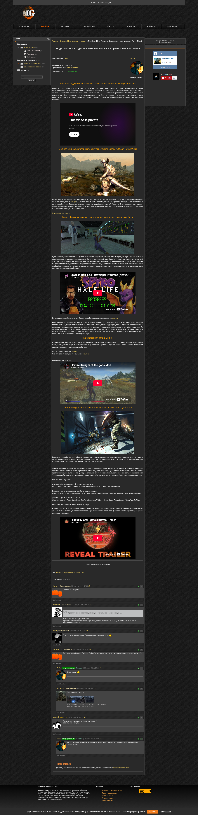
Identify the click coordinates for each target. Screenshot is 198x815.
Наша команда (107, 801)
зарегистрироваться (121, 768)
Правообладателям (109, 793)
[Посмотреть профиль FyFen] (61, 684)
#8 (89, 586)
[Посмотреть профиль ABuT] (57, 645)
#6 (87, 631)
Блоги (110, 26)
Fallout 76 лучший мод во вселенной (70, 573)
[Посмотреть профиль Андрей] (57, 734)
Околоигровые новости (34, 67)
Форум (65, 26)
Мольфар (60, 688)
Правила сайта (107, 796)
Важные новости (34, 51)
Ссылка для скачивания (61, 213)
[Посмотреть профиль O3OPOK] (57, 664)
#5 (94, 688)
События (32, 57)
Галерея (131, 26)
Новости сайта (31, 47)
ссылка (115, 318)
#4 (101, 668)
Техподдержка (107, 798)
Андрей (56, 717)
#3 (90, 649)
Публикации (88, 26)
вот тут (73, 202)
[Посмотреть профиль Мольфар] (61, 713)
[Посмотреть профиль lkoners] (57, 600)
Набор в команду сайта (165, 40)
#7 (90, 605)
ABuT (55, 631)
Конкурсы (32, 54)
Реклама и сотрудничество (112, 790)
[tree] (32, 57)
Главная (24, 26)
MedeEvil (56, 605)
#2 (101, 739)
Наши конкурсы (165, 42)
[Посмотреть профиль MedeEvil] (57, 626)
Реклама (172, 26)
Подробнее (166, 811)
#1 (85, 717)
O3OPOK (56, 649)
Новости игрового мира (34, 64)
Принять (153, 811)
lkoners (55, 586)
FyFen (132, 58)
